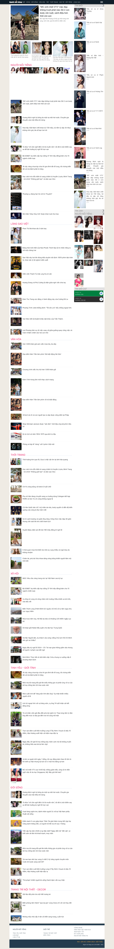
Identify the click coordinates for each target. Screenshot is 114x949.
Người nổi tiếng (21, 65)
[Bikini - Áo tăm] (41, 70)
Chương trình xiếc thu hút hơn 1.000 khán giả (39, 365)
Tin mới (79, 5)
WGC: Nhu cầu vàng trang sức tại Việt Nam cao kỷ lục (43, 597)
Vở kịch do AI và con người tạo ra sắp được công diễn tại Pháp (46, 411)
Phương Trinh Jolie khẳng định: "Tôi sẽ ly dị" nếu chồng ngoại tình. (47, 303)
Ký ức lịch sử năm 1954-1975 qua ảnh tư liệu (39, 430)
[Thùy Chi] (37, 70)
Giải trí (61, 2)
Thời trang (54, 2)
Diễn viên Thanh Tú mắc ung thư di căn (37, 270)
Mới (24, 2)
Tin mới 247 (81, 342)
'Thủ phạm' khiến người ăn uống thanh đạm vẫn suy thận (44, 899)
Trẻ (47, 2)
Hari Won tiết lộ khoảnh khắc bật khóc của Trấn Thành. (43, 315)
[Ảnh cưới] (66, 68)
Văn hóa (42, 2)
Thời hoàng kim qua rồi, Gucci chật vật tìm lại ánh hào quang (45, 455)
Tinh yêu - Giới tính (23, 686)
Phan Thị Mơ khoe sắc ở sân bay (35, 224)
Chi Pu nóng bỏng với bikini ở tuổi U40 (37, 482)
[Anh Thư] (26, 70)
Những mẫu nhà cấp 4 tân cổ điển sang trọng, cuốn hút (43, 936)
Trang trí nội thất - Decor (28, 908)
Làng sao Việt (20, 219)
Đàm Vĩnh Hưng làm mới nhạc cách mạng (38, 375)
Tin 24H (79, 264)
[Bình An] (60, 70)
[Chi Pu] (45, 70)
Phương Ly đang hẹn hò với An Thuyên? (37, 190)
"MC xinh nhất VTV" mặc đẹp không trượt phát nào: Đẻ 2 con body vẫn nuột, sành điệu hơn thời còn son (54, 11)
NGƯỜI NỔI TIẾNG (83, 267)
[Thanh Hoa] (52, 70)
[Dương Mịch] (13, 70)
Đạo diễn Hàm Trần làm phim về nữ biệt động (39, 395)
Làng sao (76, 2)
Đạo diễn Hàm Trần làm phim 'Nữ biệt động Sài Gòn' (42, 350)
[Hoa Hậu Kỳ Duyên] (22, 70)
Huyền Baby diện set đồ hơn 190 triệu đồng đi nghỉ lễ (42, 526)
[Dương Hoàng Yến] (66, 72)
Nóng (28, 2)
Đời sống (34, 2)
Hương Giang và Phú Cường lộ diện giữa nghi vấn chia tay (44, 278)
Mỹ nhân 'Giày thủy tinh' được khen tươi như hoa (41, 210)
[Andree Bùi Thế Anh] (32, 70)
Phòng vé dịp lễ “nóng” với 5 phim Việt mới (38, 440)
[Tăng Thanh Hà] (17, 70)
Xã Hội (15, 592)
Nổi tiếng (68, 2)
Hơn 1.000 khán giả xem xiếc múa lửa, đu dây (39, 340)
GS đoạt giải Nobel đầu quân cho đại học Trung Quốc (42, 647)
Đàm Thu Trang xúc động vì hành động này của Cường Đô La (45, 295)
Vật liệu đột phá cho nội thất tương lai (37, 913)
